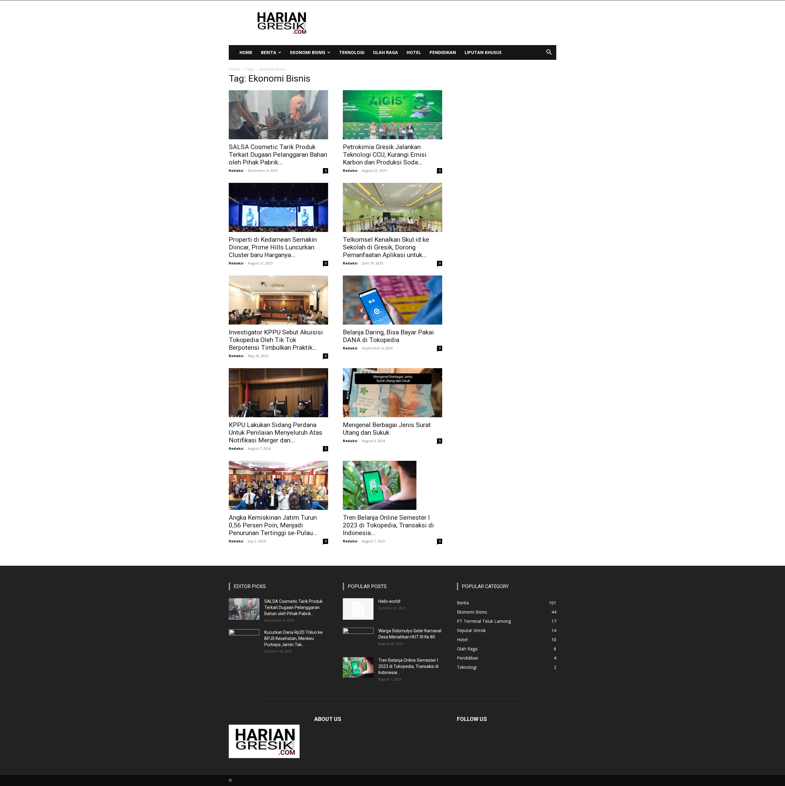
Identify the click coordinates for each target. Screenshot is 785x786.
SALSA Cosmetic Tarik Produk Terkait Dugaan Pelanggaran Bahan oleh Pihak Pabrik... (278, 154)
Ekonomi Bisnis (307, 52)
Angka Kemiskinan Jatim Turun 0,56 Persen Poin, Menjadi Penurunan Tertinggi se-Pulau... (273, 525)
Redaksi (236, 170)
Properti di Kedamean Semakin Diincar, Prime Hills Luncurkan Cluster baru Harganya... (273, 247)
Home (245, 52)
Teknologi (351, 52)
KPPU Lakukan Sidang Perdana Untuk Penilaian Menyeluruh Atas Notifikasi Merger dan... (275, 432)
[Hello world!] (358, 609)
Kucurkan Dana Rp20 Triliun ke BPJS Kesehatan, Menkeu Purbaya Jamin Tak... (293, 638)
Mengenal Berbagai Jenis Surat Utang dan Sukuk (387, 428)
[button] (549, 53)
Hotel (414, 52)
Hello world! (389, 601)
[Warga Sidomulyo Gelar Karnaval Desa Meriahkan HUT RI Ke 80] (358, 638)
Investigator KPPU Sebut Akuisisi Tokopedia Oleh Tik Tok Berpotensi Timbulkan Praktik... (276, 340)
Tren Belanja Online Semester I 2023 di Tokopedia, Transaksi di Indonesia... (388, 525)
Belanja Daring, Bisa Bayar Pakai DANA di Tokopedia (388, 336)
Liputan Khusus (483, 52)
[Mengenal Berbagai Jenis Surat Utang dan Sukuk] (392, 392)
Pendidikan (443, 52)
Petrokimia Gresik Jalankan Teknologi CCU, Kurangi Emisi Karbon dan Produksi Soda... (385, 154)
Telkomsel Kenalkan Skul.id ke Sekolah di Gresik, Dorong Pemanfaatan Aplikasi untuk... (386, 247)
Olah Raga (385, 52)
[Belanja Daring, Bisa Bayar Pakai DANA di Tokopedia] (392, 300)
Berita (268, 52)
